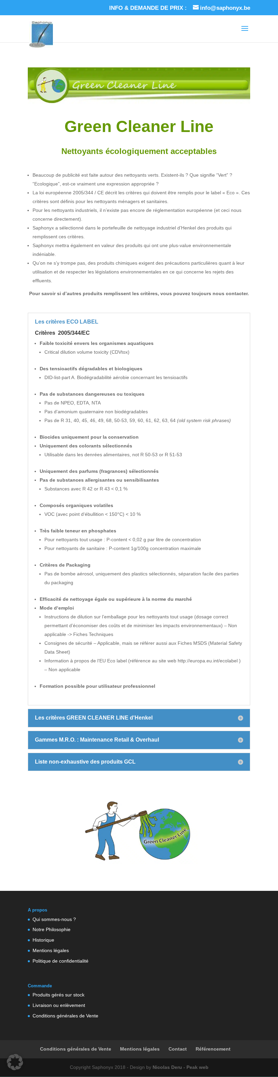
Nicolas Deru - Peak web (181, 1067)
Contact (177, 1049)
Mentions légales (51, 950)
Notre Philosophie (52, 929)
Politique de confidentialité (60, 961)
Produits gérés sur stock (58, 994)
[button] (15, 1062)
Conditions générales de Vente (65, 1015)
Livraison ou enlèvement (59, 1005)
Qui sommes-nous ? (54, 919)
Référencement (213, 1049)
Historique (43, 940)
